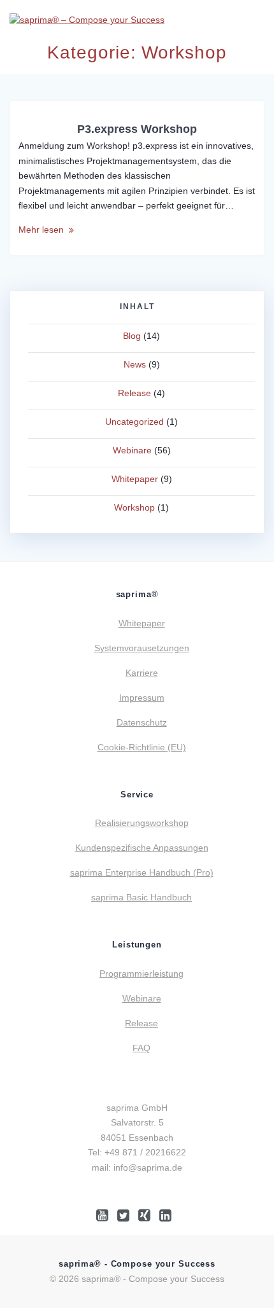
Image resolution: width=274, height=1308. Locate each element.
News (135, 364)
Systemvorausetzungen (141, 648)
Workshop (134, 507)
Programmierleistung (141, 973)
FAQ (141, 1048)
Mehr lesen (41, 229)
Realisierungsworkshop (142, 823)
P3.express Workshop (137, 128)
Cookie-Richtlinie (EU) (141, 747)
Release (134, 393)
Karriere (142, 673)
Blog (132, 336)
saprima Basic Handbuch (141, 897)
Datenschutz (142, 722)
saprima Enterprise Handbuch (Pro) (141, 872)
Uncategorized (134, 421)
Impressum (141, 697)
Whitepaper (135, 479)
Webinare (132, 450)
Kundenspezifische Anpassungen (141, 848)
